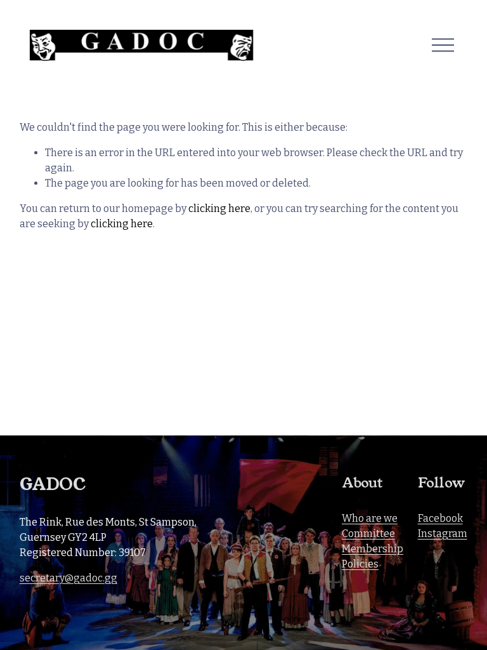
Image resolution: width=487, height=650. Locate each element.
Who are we (370, 518)
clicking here (219, 208)
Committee (368, 533)
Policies (360, 564)
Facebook (440, 518)
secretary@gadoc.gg (68, 578)
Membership (372, 549)
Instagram (442, 533)
